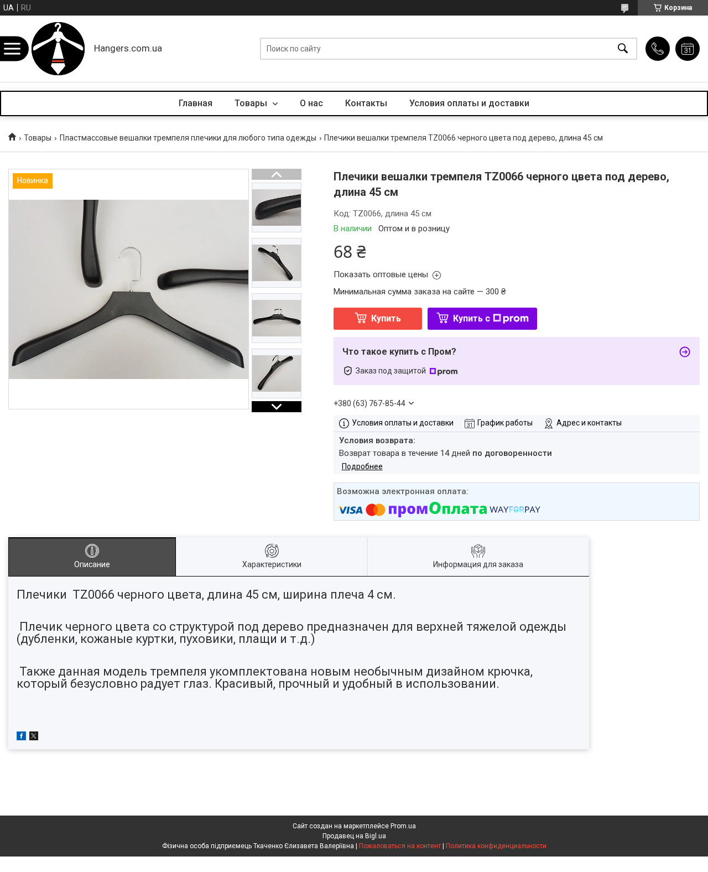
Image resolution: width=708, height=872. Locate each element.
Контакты (366, 103)
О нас (311, 103)
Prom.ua (403, 826)
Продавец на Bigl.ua (354, 836)
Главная (195, 103)
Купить (386, 318)
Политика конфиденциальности (496, 846)
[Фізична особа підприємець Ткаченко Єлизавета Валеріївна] (58, 48)
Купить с (471, 318)
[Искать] (623, 49)
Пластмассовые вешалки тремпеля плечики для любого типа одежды (188, 137)
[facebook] (21, 737)
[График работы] (687, 49)
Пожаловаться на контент (400, 846)
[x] (33, 737)
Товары (252, 103)
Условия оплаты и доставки (469, 103)
